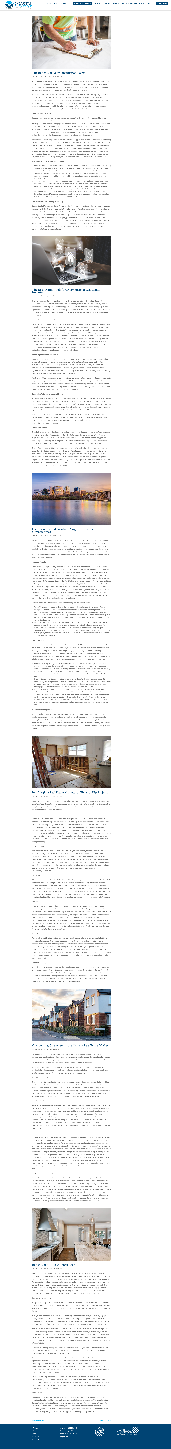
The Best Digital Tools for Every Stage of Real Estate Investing (66, 291)
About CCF (65, 3)
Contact (150, 3)
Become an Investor (82, 3)
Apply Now (162, 3)
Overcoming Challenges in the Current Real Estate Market (70, 1045)
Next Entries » (105, 1420)
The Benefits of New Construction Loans (58, 72)
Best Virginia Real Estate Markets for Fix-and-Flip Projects (70, 792)
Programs (36, 1428)
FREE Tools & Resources (132, 3)
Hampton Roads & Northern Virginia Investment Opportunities (64, 530)
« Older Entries (38, 1420)
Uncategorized (57, 76)
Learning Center (111, 3)
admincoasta (38, 76)
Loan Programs (50, 3)
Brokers (98, 3)
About (35, 1434)
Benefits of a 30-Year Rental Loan (53, 1264)
